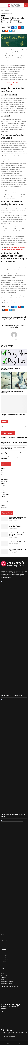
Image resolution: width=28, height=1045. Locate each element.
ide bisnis (3, 483)
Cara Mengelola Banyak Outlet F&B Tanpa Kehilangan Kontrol (17, 518)
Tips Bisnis (3, 505)
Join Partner (3, 977)
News (2, 942)
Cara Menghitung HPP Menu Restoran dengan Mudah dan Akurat (18, 525)
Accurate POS (4, 964)
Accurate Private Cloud (6, 959)
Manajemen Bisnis (5, 494)
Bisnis (2, 472)
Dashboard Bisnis (4, 479)
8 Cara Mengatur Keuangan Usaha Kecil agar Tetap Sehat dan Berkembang (14, 318)
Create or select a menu (14, 1)
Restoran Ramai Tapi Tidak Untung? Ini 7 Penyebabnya (17, 550)
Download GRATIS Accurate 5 (7, 981)
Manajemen (3, 492)
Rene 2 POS (3, 961)
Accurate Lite (4, 957)
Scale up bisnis (4, 503)
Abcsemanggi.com (10, 300)
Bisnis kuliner (4, 477)
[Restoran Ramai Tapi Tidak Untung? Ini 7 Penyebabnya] (4, 551)
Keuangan (2, 15)
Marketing (3, 496)
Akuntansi (3, 468)
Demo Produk (4, 975)
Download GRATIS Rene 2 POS (7, 983)
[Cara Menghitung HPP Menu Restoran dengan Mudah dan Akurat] (4, 526)
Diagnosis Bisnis (4, 481)
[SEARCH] (25, 426)
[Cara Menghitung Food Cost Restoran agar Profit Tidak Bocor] (4, 543)
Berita (2, 470)
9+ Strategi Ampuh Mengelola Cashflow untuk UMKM (14, 326)
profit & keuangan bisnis (6, 501)
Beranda (2, 938)
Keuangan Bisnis (4, 490)
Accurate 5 (3, 953)
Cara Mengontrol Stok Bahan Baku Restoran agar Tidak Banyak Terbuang (17, 534)
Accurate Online (4, 955)
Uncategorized (4, 507)
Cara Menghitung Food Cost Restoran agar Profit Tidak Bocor (18, 542)
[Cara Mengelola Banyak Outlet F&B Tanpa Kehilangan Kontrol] (4, 519)
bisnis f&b (3, 475)
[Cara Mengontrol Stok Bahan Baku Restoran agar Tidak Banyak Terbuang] (4, 534)
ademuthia (4, 24)
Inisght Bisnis (4, 485)
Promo (2, 973)
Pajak (2, 498)
